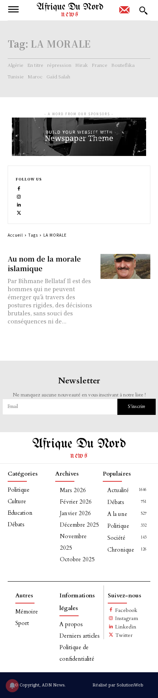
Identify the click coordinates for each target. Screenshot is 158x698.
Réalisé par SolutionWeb (117, 685)
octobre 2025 (77, 559)
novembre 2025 (73, 542)
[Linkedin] (19, 204)
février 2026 (76, 502)
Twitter (124, 635)
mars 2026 (73, 490)
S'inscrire (136, 406)
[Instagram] (19, 196)
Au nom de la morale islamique (44, 263)
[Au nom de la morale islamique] (125, 266)
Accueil (15, 235)
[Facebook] (19, 188)
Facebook (126, 610)
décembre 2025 (79, 525)
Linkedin (125, 626)
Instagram (126, 618)
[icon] (124, 12)
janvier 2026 (75, 513)
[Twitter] (19, 212)
